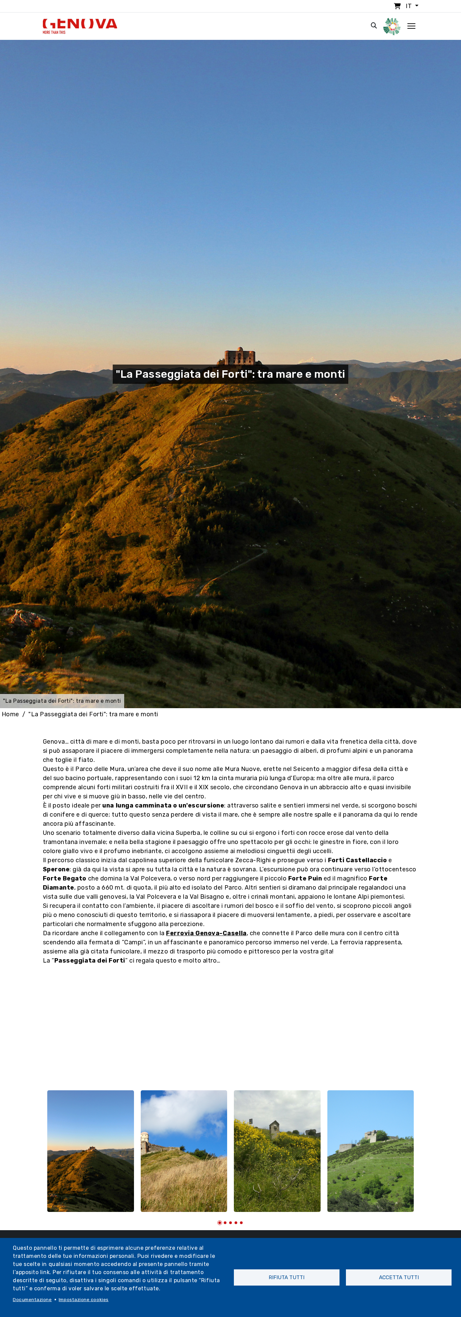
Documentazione (32, 1299)
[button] (219, 1222)
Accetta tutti (399, 1277)
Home (10, 714)
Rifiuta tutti (286, 1277)
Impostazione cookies (84, 1299)
